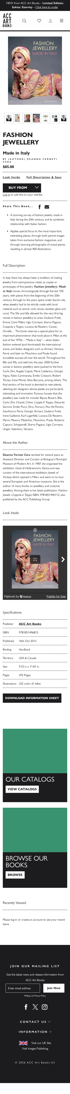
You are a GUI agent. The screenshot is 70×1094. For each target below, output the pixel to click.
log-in (14, 919)
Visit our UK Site (41, 1043)
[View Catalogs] (35, 765)
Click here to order (46, 7)
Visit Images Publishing (35, 1048)
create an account (32, 919)
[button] (39, 20)
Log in (6, 194)
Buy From (18, 188)
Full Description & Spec (44, 177)
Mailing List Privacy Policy (35, 995)
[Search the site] (24, 20)
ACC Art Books (30, 624)
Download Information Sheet (32, 698)
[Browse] (35, 848)
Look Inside (11, 177)
